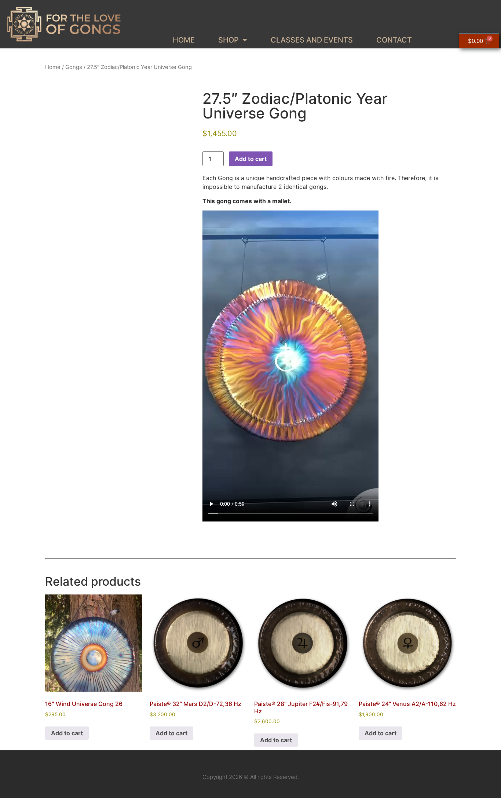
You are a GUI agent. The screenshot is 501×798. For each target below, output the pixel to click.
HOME (184, 40)
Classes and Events (312, 40)
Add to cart (251, 158)
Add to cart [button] (67, 733)
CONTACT (394, 40)
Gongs (73, 67)
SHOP (228, 40)
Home (53, 67)
